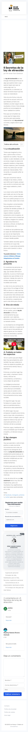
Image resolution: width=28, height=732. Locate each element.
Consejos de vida (10, 575)
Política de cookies (9, 712)
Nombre (7, 509)
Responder (9, 620)
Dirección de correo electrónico (13, 516)
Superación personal (11, 573)
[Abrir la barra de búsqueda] (24, 16)
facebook (8, 495)
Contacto (6, 706)
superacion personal (16, 580)
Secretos (6, 580)
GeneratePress (14, 726)
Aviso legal (7, 715)
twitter (8, 497)
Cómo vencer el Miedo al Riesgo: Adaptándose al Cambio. (12, 256)
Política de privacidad (10, 709)
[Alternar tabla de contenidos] (20, 144)
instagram (15, 495)
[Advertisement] (14, 37)
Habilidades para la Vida (11, 578)
